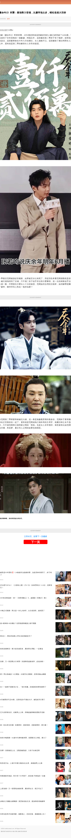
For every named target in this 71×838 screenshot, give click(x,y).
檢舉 (8, 19)
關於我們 (3, 831)
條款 (13, 831)
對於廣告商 (24, 831)
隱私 (16, 831)
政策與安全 (9, 831)
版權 (19, 831)
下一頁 (35, 542)
